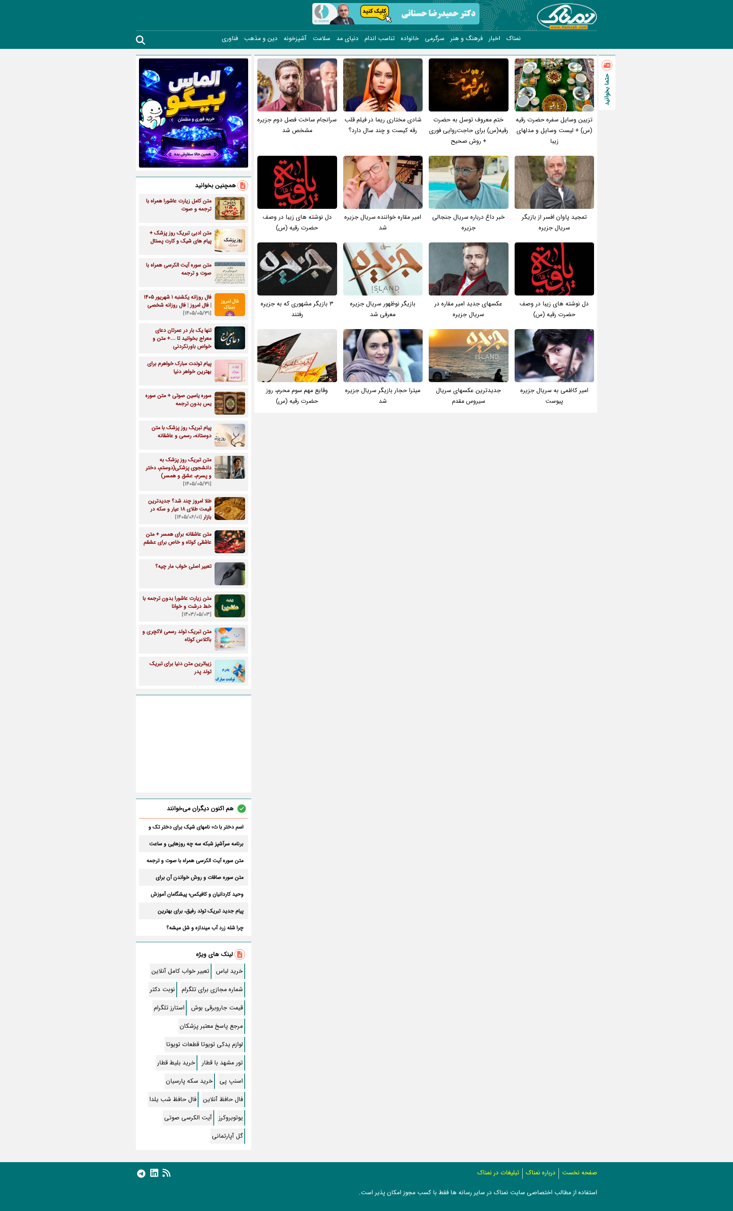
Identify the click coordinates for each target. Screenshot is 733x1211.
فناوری (230, 38)
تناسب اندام (380, 38)
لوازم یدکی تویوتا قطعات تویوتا (204, 1044)
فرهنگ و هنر (466, 38)
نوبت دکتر (162, 989)
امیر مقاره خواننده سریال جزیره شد (382, 222)
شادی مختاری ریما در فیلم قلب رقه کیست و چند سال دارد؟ (382, 125)
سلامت (321, 38)
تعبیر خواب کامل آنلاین (180, 971)
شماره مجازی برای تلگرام (212, 989)
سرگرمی (434, 38)
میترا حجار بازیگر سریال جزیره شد (382, 396)
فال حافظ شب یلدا (172, 1099)
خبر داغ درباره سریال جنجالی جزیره (468, 222)
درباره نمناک (540, 1172)
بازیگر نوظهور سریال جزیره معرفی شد (382, 309)
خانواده (410, 38)
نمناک (513, 38)
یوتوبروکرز (231, 1117)
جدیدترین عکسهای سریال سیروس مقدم (468, 396)
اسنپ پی (231, 1081)
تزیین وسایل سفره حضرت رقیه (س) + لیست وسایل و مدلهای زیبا (554, 130)
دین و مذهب (261, 38)
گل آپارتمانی (227, 1136)
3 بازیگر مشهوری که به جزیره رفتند (297, 309)
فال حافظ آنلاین (223, 1099)
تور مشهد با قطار (222, 1062)
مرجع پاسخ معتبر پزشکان (211, 1026)
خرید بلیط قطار (176, 1062)
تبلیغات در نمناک (498, 1172)
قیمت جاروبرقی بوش (217, 1007)
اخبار (494, 38)
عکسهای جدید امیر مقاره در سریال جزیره (468, 309)
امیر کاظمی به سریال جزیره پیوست (554, 396)
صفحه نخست (579, 1172)
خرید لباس (229, 971)
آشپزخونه (295, 38)
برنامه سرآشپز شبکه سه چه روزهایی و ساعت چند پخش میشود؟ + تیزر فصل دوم (196, 844)
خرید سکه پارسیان (189, 1081)
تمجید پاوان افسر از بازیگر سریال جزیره (554, 222)
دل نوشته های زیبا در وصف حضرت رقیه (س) (297, 222)
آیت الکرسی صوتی (188, 1117)
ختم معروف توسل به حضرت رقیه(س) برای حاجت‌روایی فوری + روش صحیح (468, 130)
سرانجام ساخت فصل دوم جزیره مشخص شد (297, 125)
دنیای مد (347, 38)
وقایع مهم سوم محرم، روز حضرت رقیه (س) (297, 396)
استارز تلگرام (169, 1007)
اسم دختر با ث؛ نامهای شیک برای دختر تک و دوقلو (196, 827)
